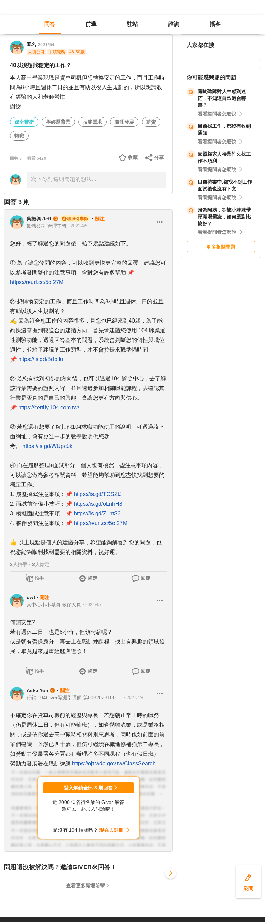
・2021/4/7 (91, 604)
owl (31, 597)
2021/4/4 (46, 44)
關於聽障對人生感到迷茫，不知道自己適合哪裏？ (222, 98)
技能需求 (92, 122)
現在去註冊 (111, 830)
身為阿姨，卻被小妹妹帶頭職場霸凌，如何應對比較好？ (224, 216)
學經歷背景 (58, 122)
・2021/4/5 (77, 225)
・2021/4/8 (132, 697)
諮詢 (173, 24)
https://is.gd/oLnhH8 (98, 504)
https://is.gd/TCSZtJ (98, 494)
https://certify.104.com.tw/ (48, 407)
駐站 (132, 24)
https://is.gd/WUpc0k (47, 446)
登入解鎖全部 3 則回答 (88, 787)
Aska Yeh (37, 690)
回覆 (145, 578)
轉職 (19, 135)
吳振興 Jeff (39, 218)
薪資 (151, 122)
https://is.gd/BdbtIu (40, 359)
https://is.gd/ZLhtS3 (97, 513)
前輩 (91, 24)
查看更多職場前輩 (85, 885)
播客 (215, 24)
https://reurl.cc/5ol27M (36, 282)
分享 (159, 157)
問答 (49, 24)
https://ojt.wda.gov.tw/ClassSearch (114, 763)
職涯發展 (124, 122)
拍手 (39, 578)
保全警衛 (24, 122)
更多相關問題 (220, 247)
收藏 (133, 157)
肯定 (92, 578)
